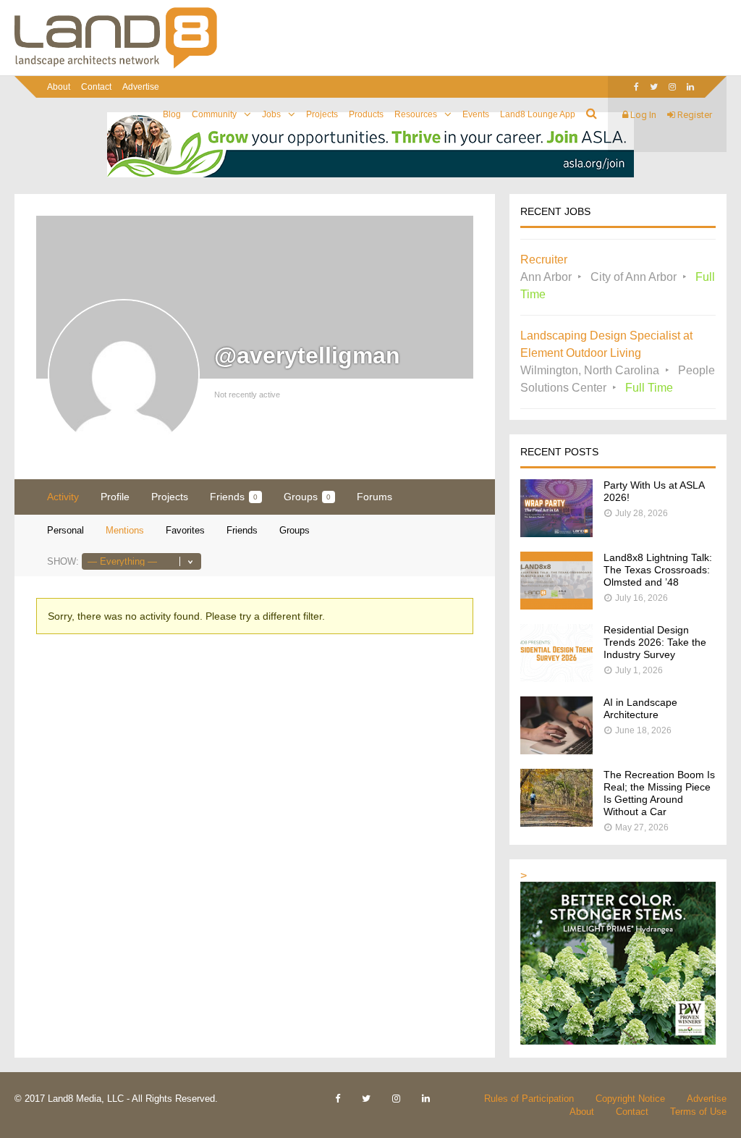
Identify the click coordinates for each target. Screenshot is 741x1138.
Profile (115, 496)
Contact (96, 87)
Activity (63, 496)
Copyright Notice (630, 1098)
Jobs (271, 114)
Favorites (185, 530)
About (58, 87)
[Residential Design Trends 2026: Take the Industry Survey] (556, 678)
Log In (642, 114)
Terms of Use (698, 1111)
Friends (234, 496)
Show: (63, 561)
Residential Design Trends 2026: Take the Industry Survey (655, 642)
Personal (65, 530)
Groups (307, 496)
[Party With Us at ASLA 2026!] (556, 533)
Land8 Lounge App (537, 114)
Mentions (125, 530)
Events (475, 114)
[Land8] (115, 66)
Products (366, 114)
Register (693, 114)
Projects (322, 114)
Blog (172, 114)
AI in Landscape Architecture (640, 708)
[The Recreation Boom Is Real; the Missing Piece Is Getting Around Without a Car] (556, 823)
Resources (415, 114)
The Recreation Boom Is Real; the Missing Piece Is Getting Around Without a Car (659, 793)
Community (214, 114)
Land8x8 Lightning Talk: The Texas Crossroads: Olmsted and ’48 (658, 570)
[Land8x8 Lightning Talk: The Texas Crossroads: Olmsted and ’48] (556, 605)
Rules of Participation (529, 1098)
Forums (374, 496)
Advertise (140, 87)
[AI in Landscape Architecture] (556, 750)
